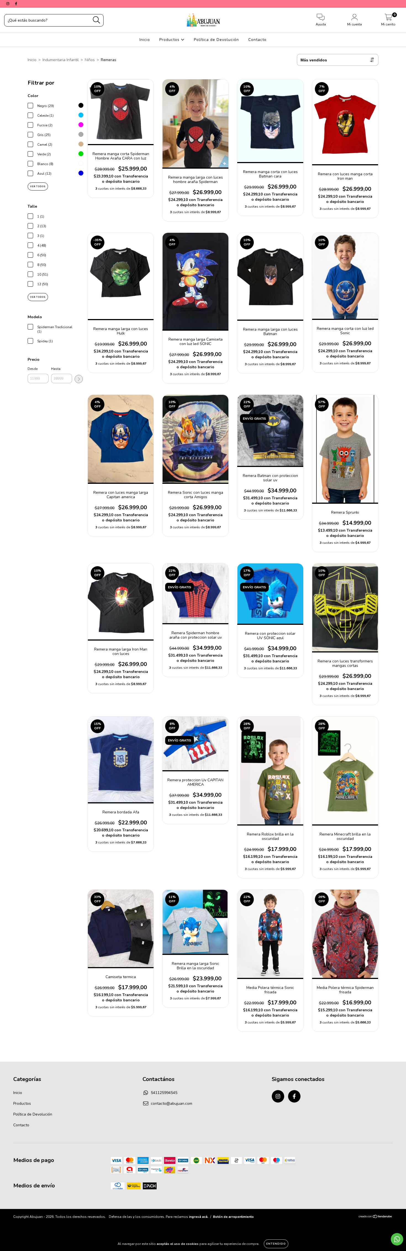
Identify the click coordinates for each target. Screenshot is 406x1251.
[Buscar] (96, 20)
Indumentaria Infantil (61, 59)
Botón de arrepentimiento (233, 1217)
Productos (170, 39)
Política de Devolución (216, 39)
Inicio (144, 39)
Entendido (276, 1244)
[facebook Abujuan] (16, 3)
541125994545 (164, 1092)
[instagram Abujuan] (8, 3)
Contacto (257, 39)
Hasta (55, 369)
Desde (33, 369)
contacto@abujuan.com (171, 1103)
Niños (90, 59)
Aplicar (79, 379)
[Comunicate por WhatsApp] (397, 1239)
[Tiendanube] (375, 1217)
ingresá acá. (198, 1217)
